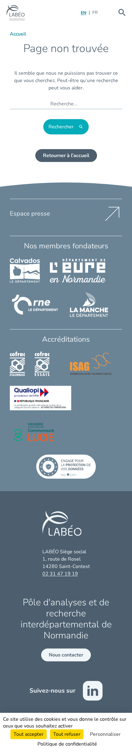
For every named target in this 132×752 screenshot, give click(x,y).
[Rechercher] (122, 12)
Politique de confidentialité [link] (67, 744)
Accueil (18, 34)
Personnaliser (105, 734)
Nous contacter (66, 655)
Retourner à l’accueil (66, 155)
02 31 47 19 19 (60, 573)
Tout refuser (66, 734)
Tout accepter (29, 734)
